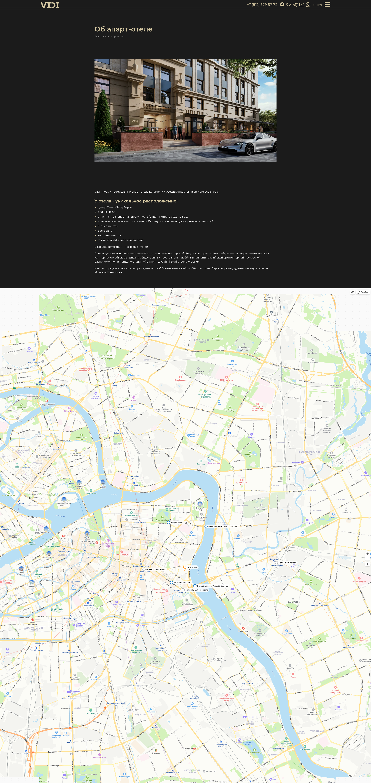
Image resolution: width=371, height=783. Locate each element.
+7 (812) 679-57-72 (262, 4)
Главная (99, 36)
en (320, 5)
